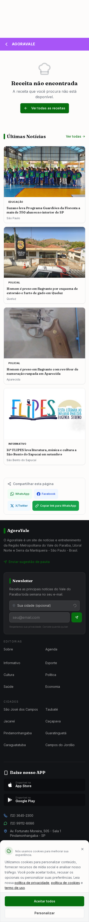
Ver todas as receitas (48, 108)
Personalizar (44, 913)
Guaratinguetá (55, 733)
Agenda (51, 649)
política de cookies (65, 883)
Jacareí (9, 721)
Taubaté (51, 709)
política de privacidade (32, 883)
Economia (52, 686)
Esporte (51, 663)
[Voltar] (6, 44)
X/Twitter (21, 505)
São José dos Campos (21, 709)
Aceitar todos (44, 901)
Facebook (48, 494)
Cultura (9, 675)
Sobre (8, 649)
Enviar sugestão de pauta (29, 562)
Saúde (8, 686)
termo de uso (15, 888)
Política (50, 675)
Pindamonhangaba (18, 733)
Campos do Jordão (60, 745)
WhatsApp (22, 494)
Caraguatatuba (15, 745)
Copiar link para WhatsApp (58, 505)
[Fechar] (82, 849)
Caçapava (53, 721)
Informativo (12, 663)
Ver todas (73, 136)
